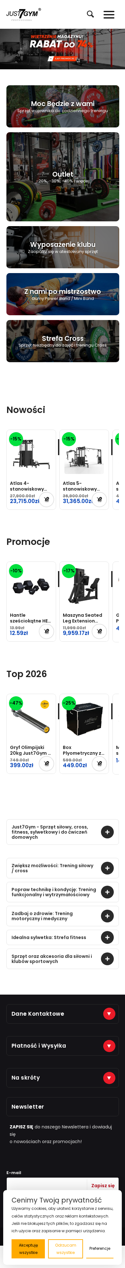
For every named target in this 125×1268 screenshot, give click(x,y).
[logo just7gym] (23, 14)
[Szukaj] (87, 14)
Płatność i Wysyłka (39, 1046)
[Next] (119, 49)
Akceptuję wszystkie (28, 1248)
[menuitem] (87, 14)
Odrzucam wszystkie (65, 1248)
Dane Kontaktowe (38, 1014)
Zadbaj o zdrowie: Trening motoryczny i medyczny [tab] (42, 916)
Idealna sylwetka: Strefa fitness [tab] (49, 937)
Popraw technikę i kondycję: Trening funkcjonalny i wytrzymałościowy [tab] (54, 892)
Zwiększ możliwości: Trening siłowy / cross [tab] (52, 868)
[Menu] (106, 14)
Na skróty (26, 1077)
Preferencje (99, 1248)
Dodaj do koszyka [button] (46, 499)
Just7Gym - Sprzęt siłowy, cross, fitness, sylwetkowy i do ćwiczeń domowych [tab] (50, 832)
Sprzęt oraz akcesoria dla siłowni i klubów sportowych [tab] (52, 959)
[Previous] (5, 49)
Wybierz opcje (46, 631)
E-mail (13, 1173)
